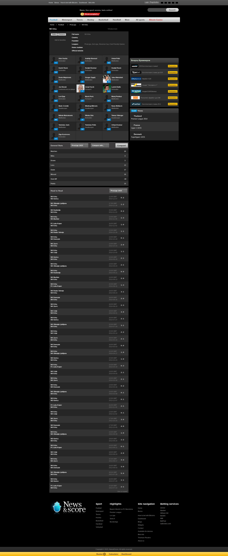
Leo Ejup (62, 96)
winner (162, 508)
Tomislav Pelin (90, 125)
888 (161, 518)
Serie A (112, 519)
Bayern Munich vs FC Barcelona (121, 509)
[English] (162, 3)
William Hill (164, 513)
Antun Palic (115, 58)
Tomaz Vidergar (117, 115)
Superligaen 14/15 (138, 137)
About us (141, 541)
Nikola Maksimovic (66, 115)
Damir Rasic (63, 68)
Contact (140, 528)
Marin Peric (89, 96)
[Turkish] (177, 3)
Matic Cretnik (64, 106)
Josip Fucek (89, 87)
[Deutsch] (173, 3)
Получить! (173, 66)
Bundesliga (114, 522)
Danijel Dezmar (91, 68)
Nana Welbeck (116, 106)
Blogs (140, 522)
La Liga (112, 515)
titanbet (163, 510)
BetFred (163, 521)
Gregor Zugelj (90, 77)
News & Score (63, 9)
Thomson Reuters (144, 538)
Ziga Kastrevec (64, 134)
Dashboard (83, 3)
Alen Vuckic (63, 58)
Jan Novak (63, 87)
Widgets (141, 525)
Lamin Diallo (116, 87)
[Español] (169, 3)
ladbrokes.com (165, 524)
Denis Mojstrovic (65, 77)
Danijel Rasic (116, 68)
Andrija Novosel (91, 58)
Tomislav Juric (64, 125)
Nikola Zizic (89, 115)
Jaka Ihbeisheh (117, 77)
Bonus (56, 3)
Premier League (115, 512)
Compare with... (98, 145)
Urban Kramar (116, 125)
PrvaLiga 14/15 (77, 145)
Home (51, 3)
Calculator (113, 554)
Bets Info (92, 3)
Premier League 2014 (139, 119)
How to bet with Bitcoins (69, 3)
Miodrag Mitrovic (91, 106)
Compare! (121, 145)
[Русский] (166, 3)
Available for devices (145, 531)
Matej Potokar (116, 96)
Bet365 (162, 516)
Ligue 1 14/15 (136, 128)
